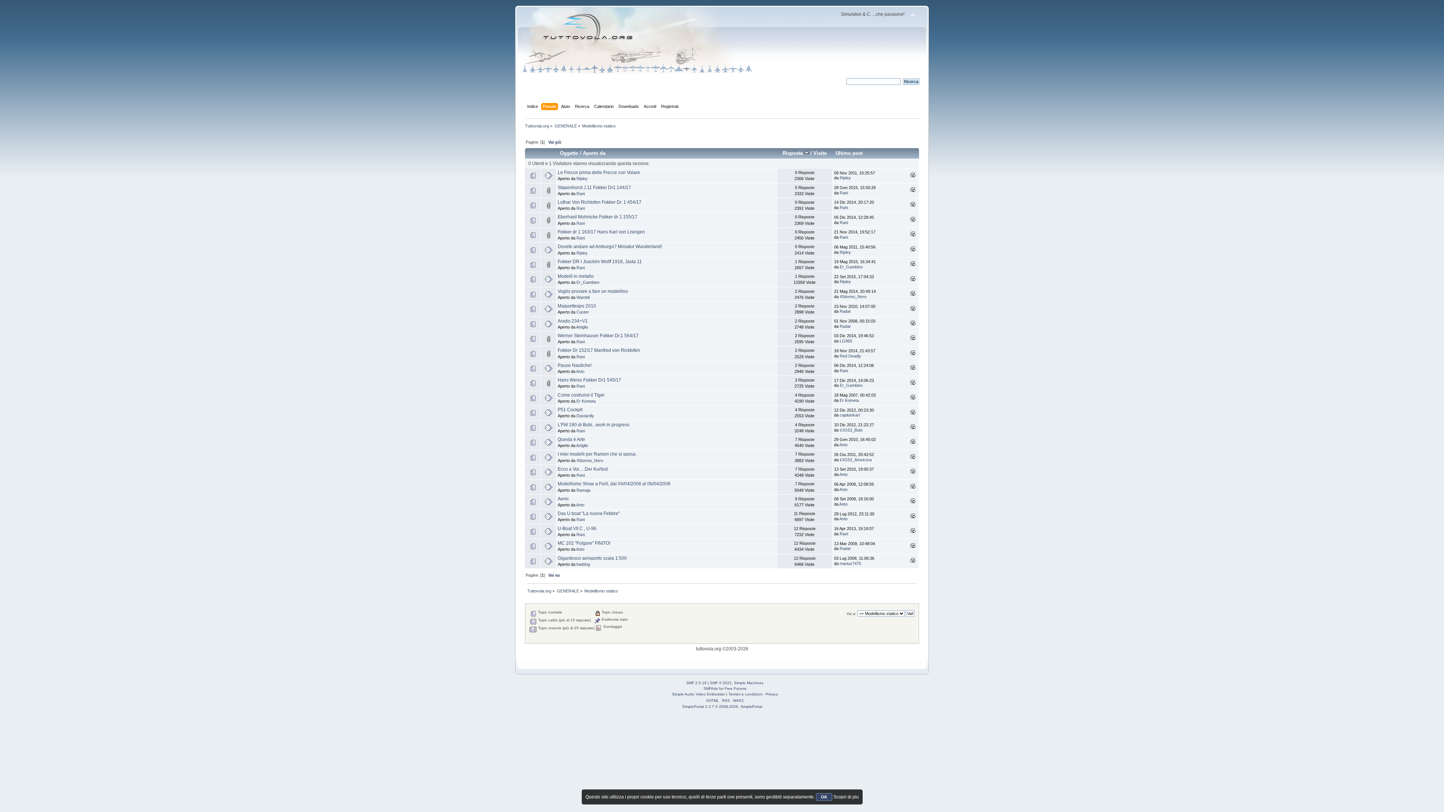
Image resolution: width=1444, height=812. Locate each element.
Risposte (793, 153)
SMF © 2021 (721, 683)
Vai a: (851, 614)
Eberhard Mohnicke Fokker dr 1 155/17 (597, 217)
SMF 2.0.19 (696, 683)
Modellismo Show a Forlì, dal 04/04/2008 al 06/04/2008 (614, 483)
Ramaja (583, 490)
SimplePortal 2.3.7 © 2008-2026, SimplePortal (722, 706)
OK (824, 797)
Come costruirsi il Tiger (581, 395)
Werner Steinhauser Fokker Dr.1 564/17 (598, 335)
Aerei (563, 498)
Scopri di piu (846, 797)
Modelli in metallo (576, 276)
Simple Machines (748, 683)
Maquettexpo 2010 (577, 306)
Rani (580, 193)
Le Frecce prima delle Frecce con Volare (599, 172)
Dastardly (585, 416)
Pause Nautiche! (575, 365)
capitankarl (850, 415)
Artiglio (582, 327)
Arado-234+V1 (573, 321)
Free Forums (735, 688)
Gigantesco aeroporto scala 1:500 (592, 558)
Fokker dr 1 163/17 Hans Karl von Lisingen (601, 232)
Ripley (582, 178)
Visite (820, 153)
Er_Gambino (851, 267)
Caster (582, 312)
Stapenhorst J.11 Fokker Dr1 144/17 (594, 187)
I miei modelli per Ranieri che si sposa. (597, 454)
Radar (845, 311)
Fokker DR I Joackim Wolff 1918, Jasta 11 (600, 261)
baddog (583, 564)
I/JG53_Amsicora (856, 460)
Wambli (583, 297)
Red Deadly (850, 356)
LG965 (846, 341)
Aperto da (594, 153)
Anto (580, 371)
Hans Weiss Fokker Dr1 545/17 (589, 380)
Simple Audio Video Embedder (698, 694)
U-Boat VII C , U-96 (577, 528)
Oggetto (569, 153)
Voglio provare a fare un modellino (593, 291)
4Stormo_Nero (853, 296)
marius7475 (850, 563)
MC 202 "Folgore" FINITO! (584, 543)
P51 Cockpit (570, 409)
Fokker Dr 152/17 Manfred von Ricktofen (599, 350)
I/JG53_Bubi (851, 430)
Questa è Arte (571, 439)
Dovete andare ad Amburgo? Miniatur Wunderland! (610, 246)
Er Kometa (586, 401)
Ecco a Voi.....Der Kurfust (583, 469)
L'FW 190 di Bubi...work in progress (593, 424)
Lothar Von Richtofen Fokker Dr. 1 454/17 (600, 202)
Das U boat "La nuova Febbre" (589, 513)
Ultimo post (849, 153)
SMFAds (711, 688)
